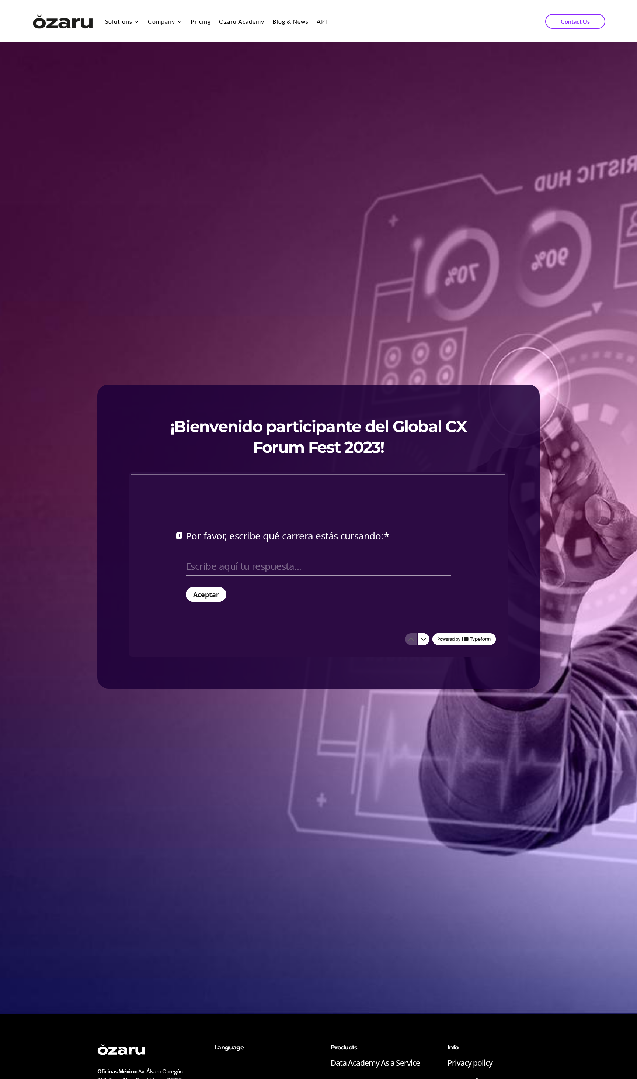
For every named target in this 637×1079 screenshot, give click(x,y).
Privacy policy (470, 1063)
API (322, 21)
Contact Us (575, 21)
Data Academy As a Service (375, 1063)
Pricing (201, 21)
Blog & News (290, 21)
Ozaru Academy (241, 21)
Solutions (118, 21)
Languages (227, 1063)
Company (161, 21)
